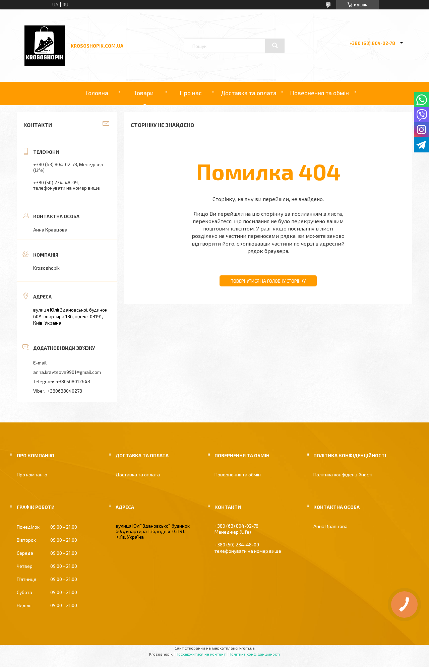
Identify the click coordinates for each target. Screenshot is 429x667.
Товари (144, 92)
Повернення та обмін (319, 92)
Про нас (191, 92)
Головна (97, 92)
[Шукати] (275, 46)
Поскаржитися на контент (201, 654)
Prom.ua (247, 648)
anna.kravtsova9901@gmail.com (67, 372)
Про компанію (32, 474)
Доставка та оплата (249, 92)
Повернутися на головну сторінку (268, 281)
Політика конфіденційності (342, 474)
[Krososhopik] (44, 64)
